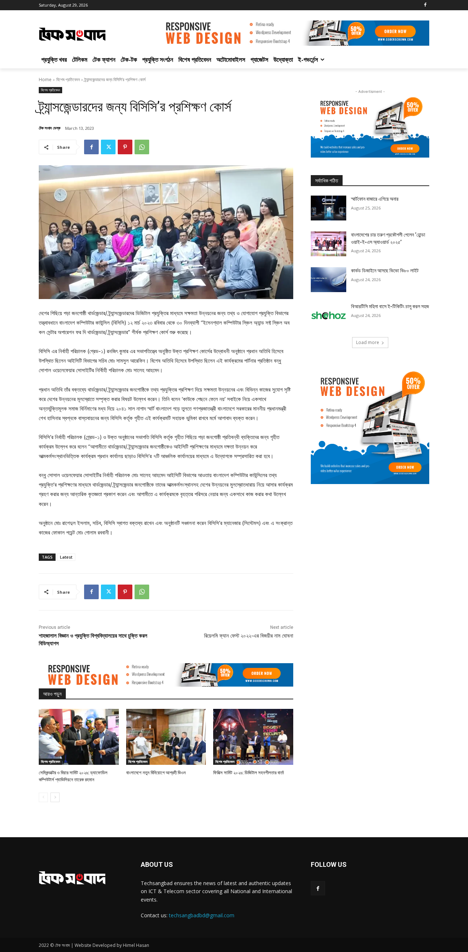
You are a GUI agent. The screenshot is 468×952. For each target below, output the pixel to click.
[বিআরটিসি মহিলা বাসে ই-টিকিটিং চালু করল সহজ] (328, 315)
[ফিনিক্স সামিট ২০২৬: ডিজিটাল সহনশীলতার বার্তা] (253, 737)
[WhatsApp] (142, 147)
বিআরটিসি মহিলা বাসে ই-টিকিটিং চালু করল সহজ (390, 306)
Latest (66, 557)
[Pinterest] (125, 147)
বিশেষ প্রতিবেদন (68, 79)
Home (45, 79)
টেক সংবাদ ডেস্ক (49, 128)
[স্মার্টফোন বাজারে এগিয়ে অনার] (328, 208)
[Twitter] (108, 147)
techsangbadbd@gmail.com (201, 915)
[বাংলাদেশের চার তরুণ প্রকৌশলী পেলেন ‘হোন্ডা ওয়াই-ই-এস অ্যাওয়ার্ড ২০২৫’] (328, 243)
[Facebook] (425, 5)
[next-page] (55, 797)
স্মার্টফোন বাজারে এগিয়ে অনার (375, 199)
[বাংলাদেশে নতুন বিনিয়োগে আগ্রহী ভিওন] (166, 737)
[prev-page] (43, 797)
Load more (367, 342)
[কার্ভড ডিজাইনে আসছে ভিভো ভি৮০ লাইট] (328, 279)
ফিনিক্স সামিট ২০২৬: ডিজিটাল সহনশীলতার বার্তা (248, 772)
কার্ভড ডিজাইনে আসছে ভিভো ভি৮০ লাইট (385, 270)
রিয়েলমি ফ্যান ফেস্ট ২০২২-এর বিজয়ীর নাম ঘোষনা (248, 635)
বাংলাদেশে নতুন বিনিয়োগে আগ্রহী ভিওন (156, 772)
